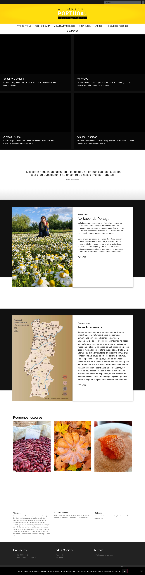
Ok (124, 571)
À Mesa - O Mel (12, 136)
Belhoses (98, 513)
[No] (141, 571)
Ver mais (82, 257)
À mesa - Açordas (87, 136)
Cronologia (85, 26)
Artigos (98, 26)
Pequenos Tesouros (118, 26)
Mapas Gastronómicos (64, 26)
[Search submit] (143, 2)
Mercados (82, 78)
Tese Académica (42, 26)
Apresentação (24, 26)
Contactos (72, 31)
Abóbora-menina (61, 512)
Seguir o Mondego (13, 78)
